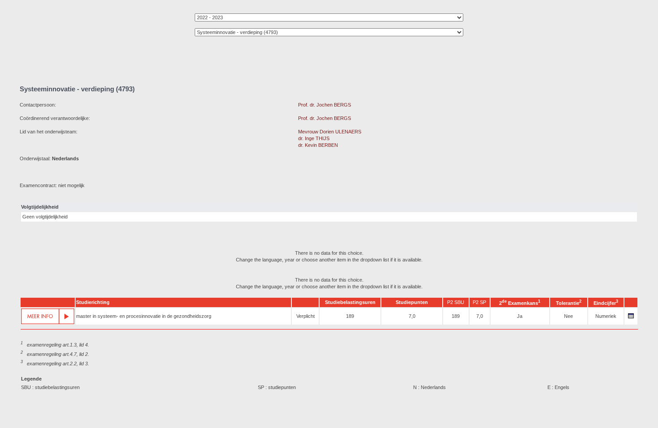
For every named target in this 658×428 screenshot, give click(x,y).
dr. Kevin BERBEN (318, 145)
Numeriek (605, 316)
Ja (519, 316)
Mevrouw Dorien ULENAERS (329, 131)
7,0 (412, 316)
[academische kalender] (631, 318)
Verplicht (305, 316)
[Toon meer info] (47, 316)
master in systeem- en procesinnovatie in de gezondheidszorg (143, 316)
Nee (568, 316)
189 (350, 316)
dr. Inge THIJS (313, 138)
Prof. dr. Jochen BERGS (324, 104)
